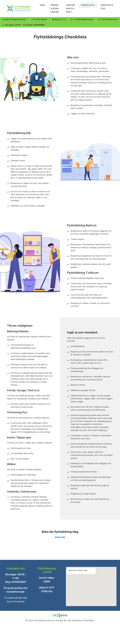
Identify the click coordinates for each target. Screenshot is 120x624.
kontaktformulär (16, 591)
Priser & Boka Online (55, 8)
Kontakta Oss (107, 7)
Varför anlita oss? (70, 8)
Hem (42, 5)
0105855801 (39, 25)
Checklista (88, 5)
